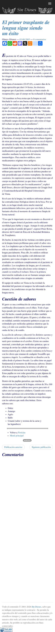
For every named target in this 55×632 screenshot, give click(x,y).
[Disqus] (27, 494)
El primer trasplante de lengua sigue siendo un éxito (25, 28)
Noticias (21, 432)
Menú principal (17, 436)
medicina (27, 440)
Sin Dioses (36, 607)
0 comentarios (39, 39)
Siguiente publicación (41, 447)
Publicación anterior (13, 447)
